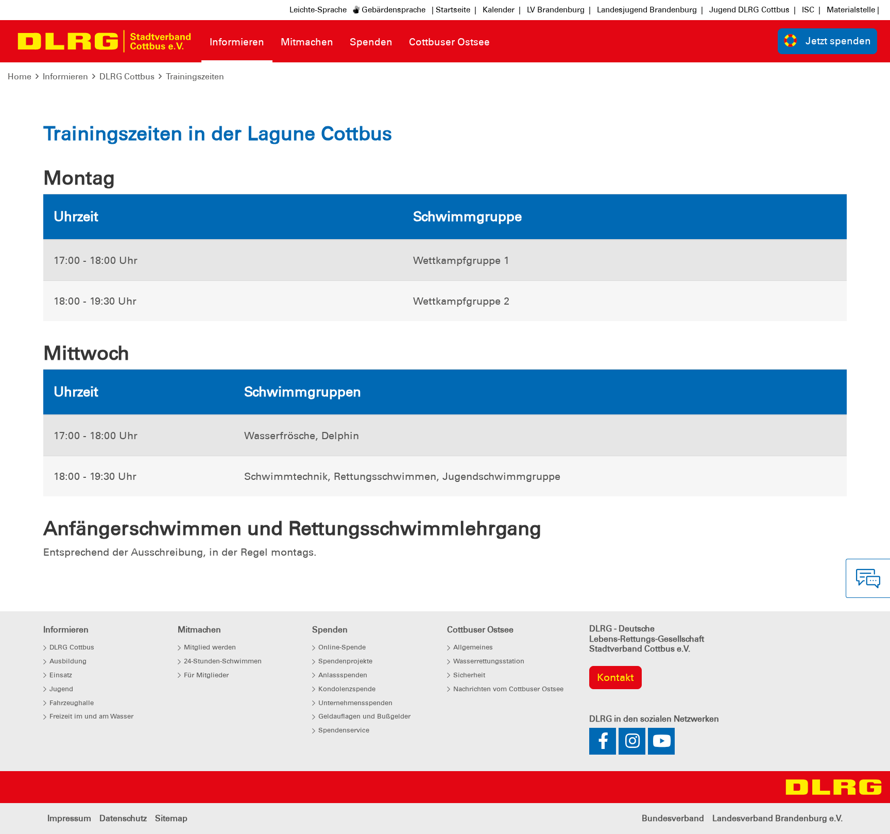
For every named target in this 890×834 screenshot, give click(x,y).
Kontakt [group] (615, 677)
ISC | (811, 9)
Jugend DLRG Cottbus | (752, 9)
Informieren (65, 76)
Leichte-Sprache (318, 9)
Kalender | (502, 9)
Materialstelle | (853, 9)
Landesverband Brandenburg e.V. (777, 818)
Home (19, 76)
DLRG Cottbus (127, 76)
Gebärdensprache (392, 9)
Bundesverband (673, 818)
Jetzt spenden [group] (838, 41)
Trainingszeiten (195, 76)
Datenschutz (123, 818)
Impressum (69, 818)
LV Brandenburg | (559, 9)
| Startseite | (454, 9)
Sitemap (171, 818)
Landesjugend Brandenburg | (650, 9)
